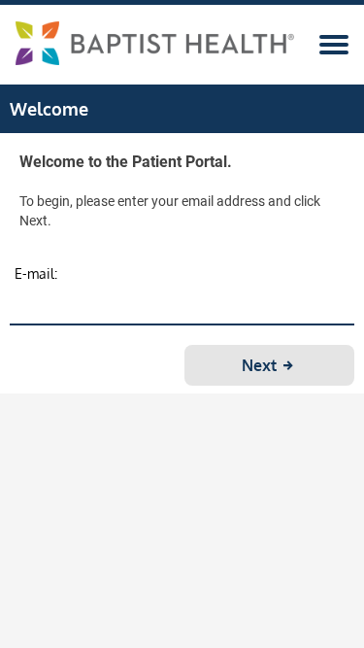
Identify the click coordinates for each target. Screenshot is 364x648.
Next (261, 365)
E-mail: (36, 273)
